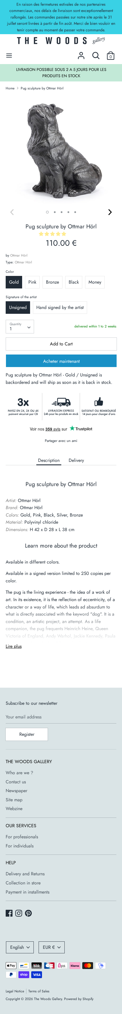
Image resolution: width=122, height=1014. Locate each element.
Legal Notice (15, 991)
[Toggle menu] (9, 55)
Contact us (16, 782)
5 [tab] (75, 212)
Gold (14, 282)
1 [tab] (47, 212)
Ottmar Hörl (19, 255)
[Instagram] (19, 913)
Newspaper (16, 790)
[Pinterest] (29, 913)
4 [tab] (68, 212)
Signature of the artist (21, 297)
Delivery (76, 460)
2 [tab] (55, 212)
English (17, 947)
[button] (53, 234)
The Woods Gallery (48, 998)
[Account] (81, 53)
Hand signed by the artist (60, 307)
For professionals (22, 836)
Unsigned (18, 307)
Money (95, 282)
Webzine (14, 808)
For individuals (19, 846)
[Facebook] (10, 913)
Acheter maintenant (61, 361)
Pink (32, 282)
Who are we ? (19, 772)
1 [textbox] (11, 328)
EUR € (49, 947)
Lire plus (14, 646)
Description (49, 460)
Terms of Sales (38, 991)
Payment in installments (27, 892)
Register (26, 734)
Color (10, 271)
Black (74, 282)
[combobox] (20, 326)
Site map (14, 799)
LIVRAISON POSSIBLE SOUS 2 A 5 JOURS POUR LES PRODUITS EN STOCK (61, 73)
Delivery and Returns (25, 873)
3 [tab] (61, 212)
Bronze (52, 282)
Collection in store (23, 883)
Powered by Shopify (78, 998)
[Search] (96, 53)
